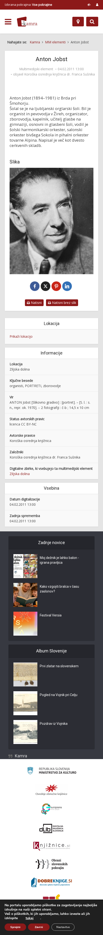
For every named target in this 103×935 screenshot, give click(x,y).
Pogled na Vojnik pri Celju (58, 695)
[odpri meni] (8, 22)
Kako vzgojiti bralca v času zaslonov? (59, 589)
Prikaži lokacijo (21, 336)
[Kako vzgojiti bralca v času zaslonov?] (25, 595)
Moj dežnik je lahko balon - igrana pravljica (59, 560)
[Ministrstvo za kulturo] (52, 771)
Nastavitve (63, 927)
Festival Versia (51, 615)
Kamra (21, 755)
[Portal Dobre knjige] (51, 882)
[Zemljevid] (78, 21)
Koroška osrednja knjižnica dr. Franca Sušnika (59, 74)
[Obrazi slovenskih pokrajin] (51, 864)
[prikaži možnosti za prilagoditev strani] (89, 4)
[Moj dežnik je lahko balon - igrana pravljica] (25, 566)
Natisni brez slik (63, 302)
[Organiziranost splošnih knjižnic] (51, 790)
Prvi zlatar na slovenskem (59, 666)
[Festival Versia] (25, 624)
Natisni (36, 302)
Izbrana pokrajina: (28, 4)
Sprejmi (15, 927)
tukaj (30, 918)
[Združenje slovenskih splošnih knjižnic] (51, 846)
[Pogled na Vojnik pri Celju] (25, 703)
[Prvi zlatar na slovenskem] (25, 674)
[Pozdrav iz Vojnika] (25, 732)
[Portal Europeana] (51, 809)
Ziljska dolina (20, 473)
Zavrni (39, 927)
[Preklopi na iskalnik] (92, 21)
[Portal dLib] (51, 828)
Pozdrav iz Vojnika (54, 724)
